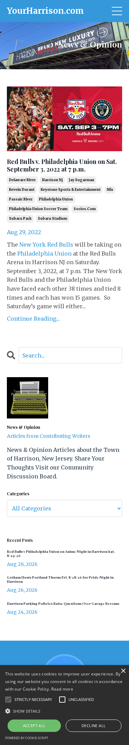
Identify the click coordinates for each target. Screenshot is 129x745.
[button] (64, 710)
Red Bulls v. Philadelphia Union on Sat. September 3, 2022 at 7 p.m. (62, 165)
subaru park (20, 218)
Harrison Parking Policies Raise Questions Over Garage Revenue (63, 603)
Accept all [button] (34, 725)
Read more (62, 689)
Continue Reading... (33, 318)
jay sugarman (81, 180)
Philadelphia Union (44, 253)
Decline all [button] (94, 725)
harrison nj (52, 180)
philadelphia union (56, 199)
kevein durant (21, 189)
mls (110, 189)
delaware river (22, 180)
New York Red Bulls (46, 244)
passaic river (21, 199)
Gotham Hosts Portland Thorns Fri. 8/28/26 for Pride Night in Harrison (60, 579)
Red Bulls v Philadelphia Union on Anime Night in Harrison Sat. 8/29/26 (61, 553)
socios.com (85, 209)
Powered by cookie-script (26, 738)
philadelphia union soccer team (38, 209)
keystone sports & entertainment (70, 189)
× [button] (123, 671)
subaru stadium (52, 218)
